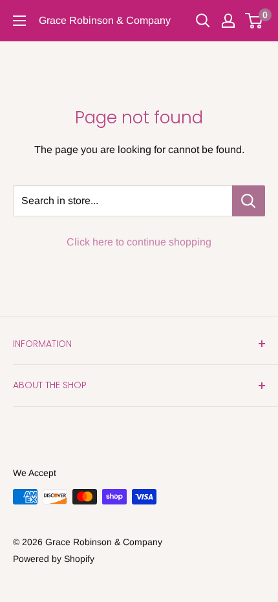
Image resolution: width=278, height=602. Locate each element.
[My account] (228, 21)
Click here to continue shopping (139, 241)
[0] (254, 20)
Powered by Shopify (53, 559)
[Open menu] (19, 21)
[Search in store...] (248, 200)
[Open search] (203, 21)
